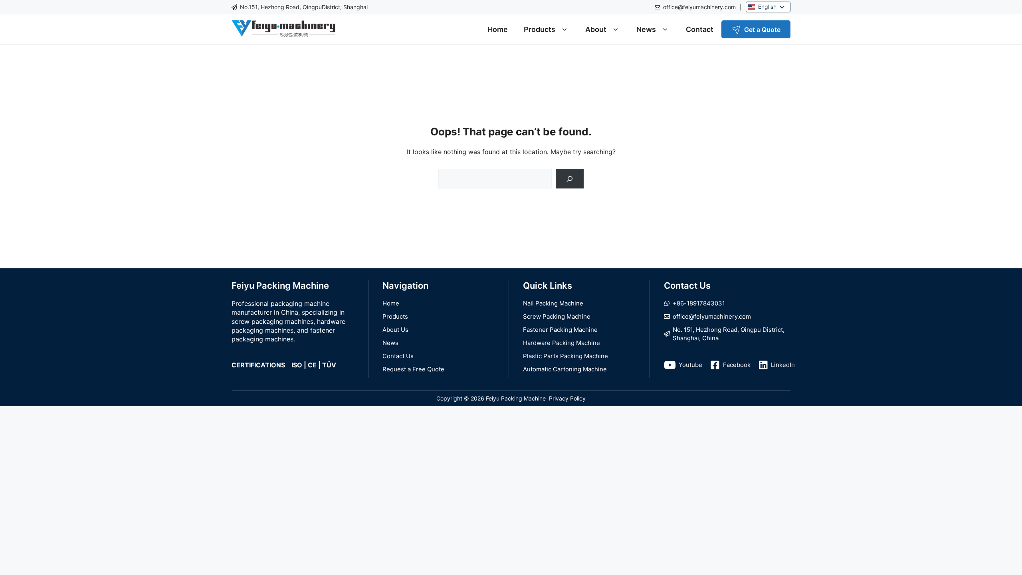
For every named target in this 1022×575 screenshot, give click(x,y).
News (646, 29)
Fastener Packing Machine (560, 329)
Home (497, 29)
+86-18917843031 (699, 303)
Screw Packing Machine (556, 316)
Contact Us (398, 356)
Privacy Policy (567, 398)
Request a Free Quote (413, 369)
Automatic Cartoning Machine (565, 369)
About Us (395, 329)
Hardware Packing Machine (561, 343)
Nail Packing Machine (553, 303)
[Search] (570, 178)
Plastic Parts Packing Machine (565, 356)
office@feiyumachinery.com (699, 7)
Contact (699, 29)
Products (539, 29)
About (595, 29)
